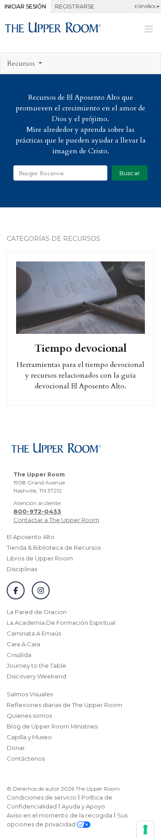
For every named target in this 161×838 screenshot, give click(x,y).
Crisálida (19, 654)
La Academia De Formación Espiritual (61, 622)
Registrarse (74, 6)
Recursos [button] (22, 63)
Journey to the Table (36, 665)
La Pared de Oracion (37, 611)
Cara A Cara (23, 644)
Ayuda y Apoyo (83, 806)
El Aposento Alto (31, 536)
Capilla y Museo (29, 737)
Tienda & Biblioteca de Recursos (54, 547)
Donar (16, 747)
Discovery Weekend (36, 676)
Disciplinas (22, 569)
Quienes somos (29, 715)
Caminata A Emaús (34, 633)
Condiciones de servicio (41, 797)
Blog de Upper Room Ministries (52, 726)
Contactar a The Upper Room (56, 519)
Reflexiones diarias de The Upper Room (64, 704)
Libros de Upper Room (40, 558)
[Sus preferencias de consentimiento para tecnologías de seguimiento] (145, 829)
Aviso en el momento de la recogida (59, 815)
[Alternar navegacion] (149, 28)
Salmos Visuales (30, 694)
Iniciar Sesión (25, 6)
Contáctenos (26, 758)
